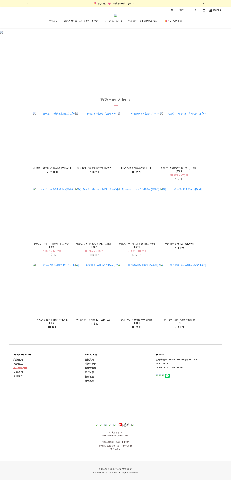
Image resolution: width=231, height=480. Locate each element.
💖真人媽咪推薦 (173, 20)
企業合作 (18, 372)
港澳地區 (89, 376)
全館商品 (54, 20)
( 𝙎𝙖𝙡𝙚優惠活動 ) (149, 20)
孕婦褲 (131, 20)
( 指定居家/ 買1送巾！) (74, 20)
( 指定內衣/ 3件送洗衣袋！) (107, 20)
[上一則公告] (27, 3)
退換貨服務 (90, 368)
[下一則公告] (203, 3)
